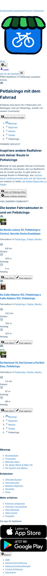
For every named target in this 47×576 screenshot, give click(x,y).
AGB (7, 560)
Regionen (12, 127)
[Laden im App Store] (23, 531)
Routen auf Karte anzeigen (14, 118)
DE (5, 66)
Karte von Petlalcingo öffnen (15, 192)
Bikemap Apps (12, 461)
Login (6, 69)
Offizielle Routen (13, 479)
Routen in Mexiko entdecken (15, 196)
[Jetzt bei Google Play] (23, 545)
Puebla (11, 135)
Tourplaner (10, 458)
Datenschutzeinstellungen (18, 566)
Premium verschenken (16, 506)
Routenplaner (17, 10)
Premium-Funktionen (34, 10)
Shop (7, 492)
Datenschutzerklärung (16, 563)
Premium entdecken (15, 503)
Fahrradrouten (12, 482)
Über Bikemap (12, 510)
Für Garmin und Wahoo (16, 468)
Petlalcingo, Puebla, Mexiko (28, 239)
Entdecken (5, 10)
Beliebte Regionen (14, 486)
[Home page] (23, 4)
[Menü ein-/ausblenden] (21, 73)
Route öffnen (9, 278)
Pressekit (9, 516)
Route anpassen (25, 278)
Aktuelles (9, 489)
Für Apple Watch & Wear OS (19, 465)
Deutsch (7, 555)
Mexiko (12, 131)
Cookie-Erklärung (14, 569)
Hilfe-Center (11, 513)
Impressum (10, 572)
